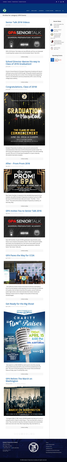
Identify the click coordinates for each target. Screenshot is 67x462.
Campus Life (58, 10)
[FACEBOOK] (59, 2)
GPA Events (13, 24)
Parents (9, 1)
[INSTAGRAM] (63, 2)
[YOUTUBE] (61, 2)
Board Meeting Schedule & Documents (53, 452)
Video (25, 24)
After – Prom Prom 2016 (18, 163)
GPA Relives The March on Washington (19, 379)
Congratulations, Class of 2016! (21, 86)
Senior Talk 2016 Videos (18, 22)
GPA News (17, 24)
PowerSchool (15, 1)
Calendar (5, 1)
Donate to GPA (49, 446)
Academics (41, 10)
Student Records (22, 1)
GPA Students (21, 24)
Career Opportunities (50, 444)
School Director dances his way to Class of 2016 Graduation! (23, 62)
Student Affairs (49, 10)
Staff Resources (49, 448)
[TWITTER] (56, 2)
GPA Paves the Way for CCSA (20, 255)
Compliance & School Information (52, 450)
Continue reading (24, 56)
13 (31, 434)
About (28, 10)
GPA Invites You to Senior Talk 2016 (23, 210)
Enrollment (34, 10)
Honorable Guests (22, 258)
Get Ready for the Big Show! (20, 303)
